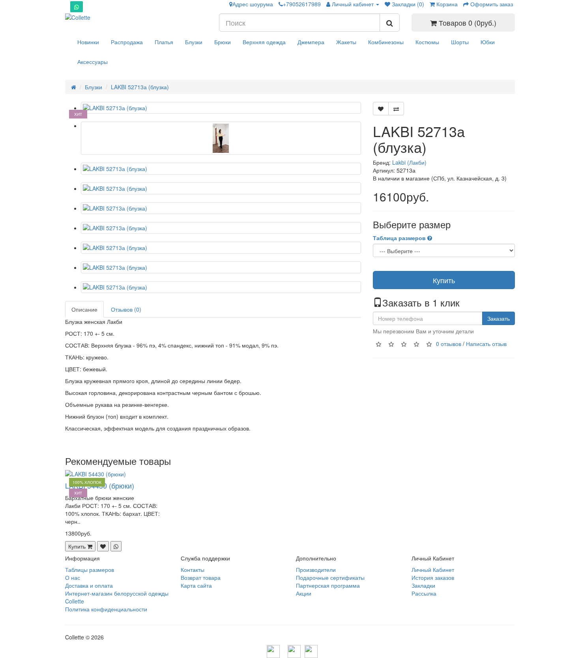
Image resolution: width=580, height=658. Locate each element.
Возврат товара (201, 577)
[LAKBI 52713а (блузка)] (221, 108)
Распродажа (127, 42)
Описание (84, 309)
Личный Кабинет (433, 569)
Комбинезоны (386, 42)
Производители (316, 569)
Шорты (460, 42)
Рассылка (424, 593)
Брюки (222, 42)
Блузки (193, 42)
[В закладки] (381, 108)
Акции (303, 593)
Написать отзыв (486, 344)
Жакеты (346, 42)
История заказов (433, 577)
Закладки (423, 585)
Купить (444, 280)
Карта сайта (196, 585)
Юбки (488, 42)
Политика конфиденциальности (106, 609)
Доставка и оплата (89, 585)
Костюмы (427, 42)
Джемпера (310, 42)
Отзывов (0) (126, 309)
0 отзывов (448, 344)
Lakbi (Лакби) (409, 162)
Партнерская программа (328, 585)
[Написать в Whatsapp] (396, 108)
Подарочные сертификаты (330, 577)
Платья (164, 42)
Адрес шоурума (252, 4)
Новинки (88, 42)
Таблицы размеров (89, 569)
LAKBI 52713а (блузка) (140, 87)
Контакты (192, 569)
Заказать (498, 318)
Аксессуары (92, 62)
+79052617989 (302, 4)
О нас (72, 577)
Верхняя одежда (264, 42)
